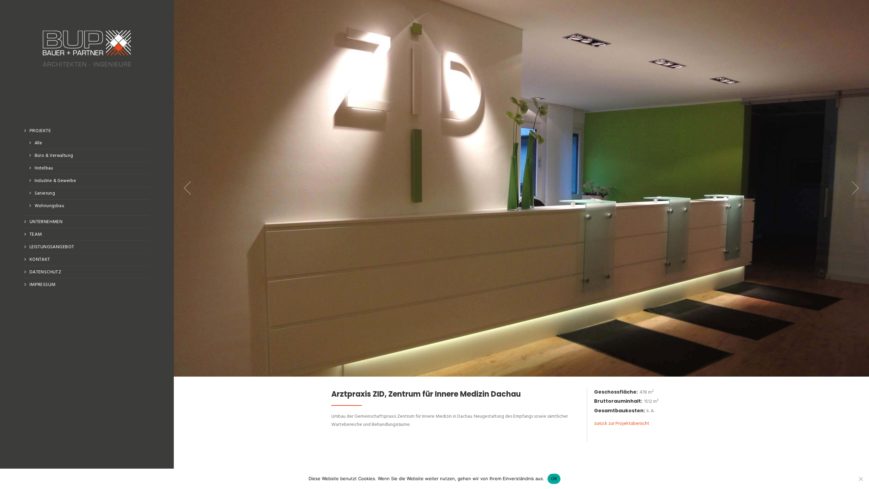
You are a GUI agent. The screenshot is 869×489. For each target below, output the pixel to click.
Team (36, 234)
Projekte (40, 131)
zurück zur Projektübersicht (621, 424)
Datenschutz (45, 272)
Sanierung (45, 193)
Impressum (43, 285)
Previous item (187, 188)
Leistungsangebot (52, 247)
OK (554, 478)
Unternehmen (46, 222)
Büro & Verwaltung (54, 155)
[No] (860, 478)
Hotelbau (44, 168)
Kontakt (40, 260)
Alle (38, 143)
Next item (855, 188)
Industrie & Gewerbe (55, 180)
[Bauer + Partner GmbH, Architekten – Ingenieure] (87, 70)
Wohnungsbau (49, 206)
